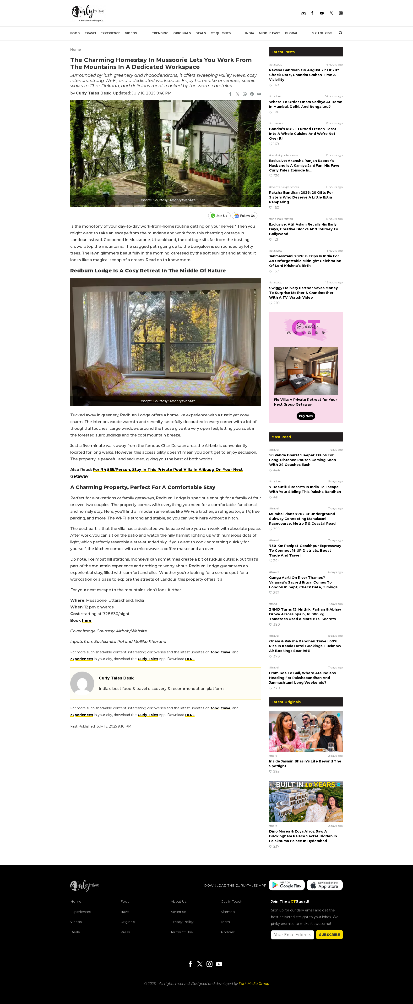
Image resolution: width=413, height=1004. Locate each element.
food (215, 652)
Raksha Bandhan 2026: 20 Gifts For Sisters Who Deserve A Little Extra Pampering (301, 197)
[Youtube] (322, 13)
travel (226, 652)
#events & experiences (284, 187)
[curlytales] (84, 890)
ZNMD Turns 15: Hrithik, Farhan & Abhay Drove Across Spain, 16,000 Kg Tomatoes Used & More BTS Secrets (305, 614)
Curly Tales (148, 659)
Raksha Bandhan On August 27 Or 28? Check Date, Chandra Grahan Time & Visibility (304, 75)
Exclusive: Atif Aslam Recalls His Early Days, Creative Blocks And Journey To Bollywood (303, 229)
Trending (160, 33)
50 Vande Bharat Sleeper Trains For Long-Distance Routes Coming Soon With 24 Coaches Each (302, 460)
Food (75, 33)
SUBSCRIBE (329, 934)
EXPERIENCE (110, 33)
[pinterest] (252, 94)
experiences (81, 659)
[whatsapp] (245, 94)
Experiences (80, 912)
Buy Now (306, 416)
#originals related (281, 219)
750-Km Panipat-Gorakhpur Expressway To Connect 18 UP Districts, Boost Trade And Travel (305, 550)
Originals (182, 33)
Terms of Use (182, 932)
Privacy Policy (182, 922)
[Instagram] (341, 13)
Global (291, 33)
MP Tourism (322, 33)
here (87, 620)
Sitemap (228, 912)
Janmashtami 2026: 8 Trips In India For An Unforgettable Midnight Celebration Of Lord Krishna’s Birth (305, 261)
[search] (339, 33)
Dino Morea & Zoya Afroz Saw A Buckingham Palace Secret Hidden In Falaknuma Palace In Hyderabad (303, 836)
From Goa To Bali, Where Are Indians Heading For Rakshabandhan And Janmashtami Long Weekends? (302, 678)
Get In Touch (231, 901)
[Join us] (220, 215)
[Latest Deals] (306, 341)
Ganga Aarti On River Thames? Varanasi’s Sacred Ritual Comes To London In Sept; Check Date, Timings (303, 582)
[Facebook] (312, 13)
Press (125, 932)
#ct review (276, 123)
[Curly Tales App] (287, 885)
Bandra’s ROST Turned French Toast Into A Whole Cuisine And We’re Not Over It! (302, 134)
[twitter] (237, 94)
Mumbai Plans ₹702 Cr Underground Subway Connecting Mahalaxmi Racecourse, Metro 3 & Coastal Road (302, 519)
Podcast (228, 932)
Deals (201, 33)
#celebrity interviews (283, 155)
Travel (91, 33)
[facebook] (230, 94)
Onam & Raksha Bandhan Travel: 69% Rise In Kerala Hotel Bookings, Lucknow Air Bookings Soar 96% (305, 646)
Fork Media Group (254, 984)
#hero (273, 755)
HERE (190, 659)
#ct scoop (275, 64)
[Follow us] (246, 215)
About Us (178, 901)
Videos (131, 33)
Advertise (178, 912)
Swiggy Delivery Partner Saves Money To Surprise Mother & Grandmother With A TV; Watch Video (303, 293)
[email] (259, 94)
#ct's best (275, 96)
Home (75, 49)
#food (273, 604)
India (249, 33)
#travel (274, 449)
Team (225, 922)
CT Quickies (221, 33)
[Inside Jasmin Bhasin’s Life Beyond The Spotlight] (306, 731)
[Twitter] (331, 13)
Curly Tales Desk (93, 93)
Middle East (269, 33)
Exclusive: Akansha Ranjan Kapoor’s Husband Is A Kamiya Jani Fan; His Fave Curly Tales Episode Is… (304, 165)
